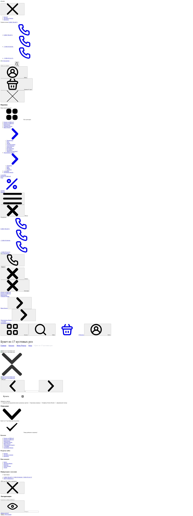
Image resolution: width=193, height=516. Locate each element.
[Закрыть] (12, 211)
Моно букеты (4, 308)
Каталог (6, 17)
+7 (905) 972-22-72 (8, 58)
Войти (5, 462)
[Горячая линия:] (12, 260)
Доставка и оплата (8, 18)
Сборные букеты (5, 296)
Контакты (6, 19)
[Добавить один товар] (51, 386)
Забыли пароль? (5, 513)
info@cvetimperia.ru (8, 478)
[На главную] (5, 60)
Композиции (4, 295)
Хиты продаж (7, 466)
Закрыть (3, 266)
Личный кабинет (8, 463)
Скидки (3, 190)
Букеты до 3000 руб (6, 292)
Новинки (6, 464)
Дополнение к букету (6, 320)
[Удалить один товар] (12, 386)
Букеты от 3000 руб (6, 293)
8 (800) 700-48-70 (13, 22)
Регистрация (8, 514)
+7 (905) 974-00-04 (8, 46)
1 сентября (3, 321)
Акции (5, 467)
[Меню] (12, 199)
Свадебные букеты (5, 323)
